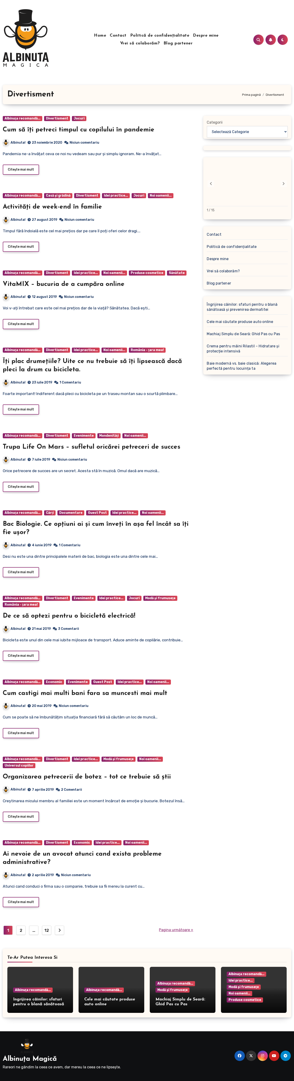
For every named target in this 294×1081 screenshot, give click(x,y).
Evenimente (84, 436)
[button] (283, 183)
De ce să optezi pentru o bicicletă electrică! (69, 616)
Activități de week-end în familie (52, 207)
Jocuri (79, 118)
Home (100, 36)
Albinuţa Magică (30, 1059)
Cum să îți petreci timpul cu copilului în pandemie (78, 130)
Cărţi (50, 513)
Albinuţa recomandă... (22, 118)
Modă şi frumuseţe (160, 598)
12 (46, 930)
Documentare (70, 513)
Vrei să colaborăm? (140, 43)
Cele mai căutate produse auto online (240, 322)
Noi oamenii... (161, 196)
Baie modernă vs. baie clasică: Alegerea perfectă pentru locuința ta (241, 366)
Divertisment (57, 118)
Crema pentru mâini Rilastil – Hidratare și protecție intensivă (243, 348)
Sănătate (177, 273)
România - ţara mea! (147, 350)
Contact (118, 36)
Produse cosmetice (147, 273)
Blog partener (178, 43)
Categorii (215, 122)
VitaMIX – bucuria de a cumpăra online (63, 284)
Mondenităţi (109, 436)
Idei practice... (116, 196)
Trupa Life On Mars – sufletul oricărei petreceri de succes (91, 447)
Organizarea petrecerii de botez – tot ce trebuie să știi (87, 777)
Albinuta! (18, 143)
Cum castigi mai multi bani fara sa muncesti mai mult (85, 693)
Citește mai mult (21, 169)
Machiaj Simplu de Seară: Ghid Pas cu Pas (243, 334)
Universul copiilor (19, 765)
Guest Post (97, 513)
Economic (54, 682)
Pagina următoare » (176, 930)
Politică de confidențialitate (159, 36)
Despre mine (206, 36)
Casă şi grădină (58, 196)
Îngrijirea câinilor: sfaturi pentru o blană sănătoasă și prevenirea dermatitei (242, 307)
